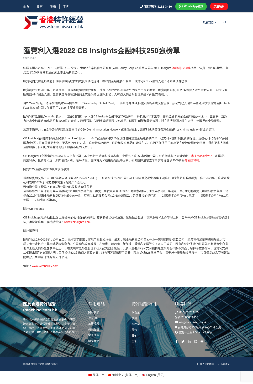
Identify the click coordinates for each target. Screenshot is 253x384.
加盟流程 (93, 323)
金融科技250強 (181, 68)
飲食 (26, 6)
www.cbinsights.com (77, 222)
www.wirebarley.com (45, 266)
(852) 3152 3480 (188, 312)
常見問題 (93, 335)
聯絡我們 (93, 341)
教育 (39, 6)
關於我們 (93, 312)
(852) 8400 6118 (188, 317)
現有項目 (208, 22)
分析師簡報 (192, 160)
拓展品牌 (93, 329)
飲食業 (136, 312)
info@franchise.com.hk (192, 322)
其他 (134, 335)
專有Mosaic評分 (201, 156)
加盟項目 (219, 6)
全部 (134, 341)
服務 (53, 6)
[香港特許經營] (53, 22)
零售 (66, 6)
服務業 (136, 323)
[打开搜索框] (225, 22)
